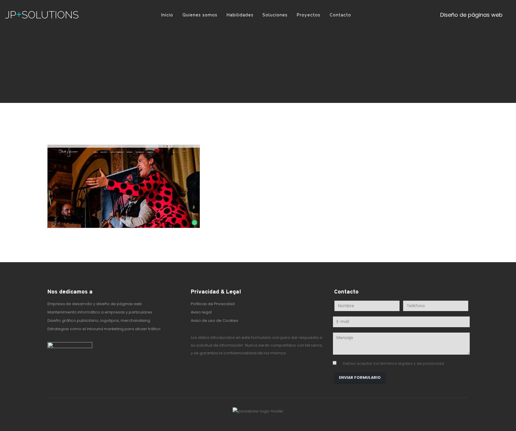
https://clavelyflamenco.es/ (258, 248)
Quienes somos (199, 15)
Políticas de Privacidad (213, 303)
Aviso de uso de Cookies (214, 320)
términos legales (396, 363)
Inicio (167, 15)
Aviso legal (201, 312)
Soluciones (275, 15)
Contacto (340, 15)
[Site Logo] (41, 14)
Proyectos (308, 15)
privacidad (433, 363)
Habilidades (240, 15)
